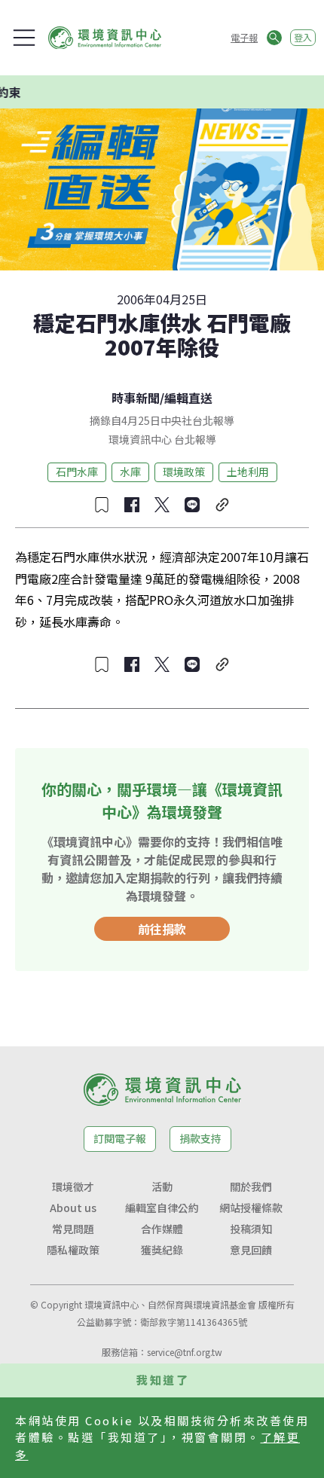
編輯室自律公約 (162, 1207)
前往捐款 (162, 929)
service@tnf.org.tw (184, 1351)
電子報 (244, 37)
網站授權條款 (251, 1207)
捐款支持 (200, 1138)
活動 (162, 1186)
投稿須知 (251, 1228)
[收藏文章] (101, 504)
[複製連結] (222, 504)
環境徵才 (73, 1186)
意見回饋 (251, 1249)
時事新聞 (136, 398)
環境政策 (184, 471)
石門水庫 (77, 471)
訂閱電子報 (119, 1138)
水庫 (130, 471)
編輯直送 (188, 398)
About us (73, 1207)
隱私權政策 (73, 1249)
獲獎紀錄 (162, 1249)
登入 (303, 37)
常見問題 (73, 1228)
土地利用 (248, 471)
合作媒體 (162, 1228)
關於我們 (251, 1186)
